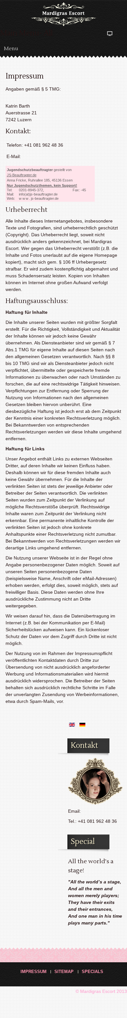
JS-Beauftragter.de (21, 175)
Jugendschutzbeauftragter (30, 170)
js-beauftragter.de (39, 198)
